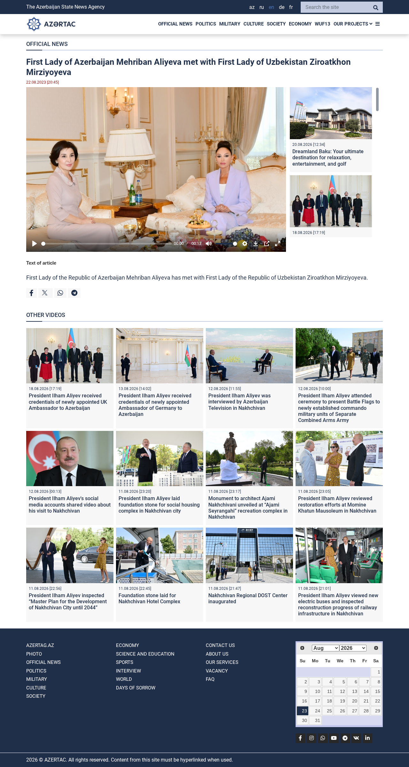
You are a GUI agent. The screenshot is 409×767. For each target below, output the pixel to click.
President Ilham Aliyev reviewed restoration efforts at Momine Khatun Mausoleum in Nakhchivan (337, 504)
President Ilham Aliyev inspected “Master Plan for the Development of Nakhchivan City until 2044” (68, 601)
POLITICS (206, 24)
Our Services (222, 662)
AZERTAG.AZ (40, 645)
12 (342, 691)
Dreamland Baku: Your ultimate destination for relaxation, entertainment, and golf (328, 157)
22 (377, 700)
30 (304, 720)
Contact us (220, 645)
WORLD (124, 679)
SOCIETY (276, 24)
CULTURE (253, 24)
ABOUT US (217, 654)
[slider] (106, 244)
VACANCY (217, 671)
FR (291, 7)
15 (377, 691)
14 (366, 691)
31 (317, 720)
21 (366, 700)
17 (317, 700)
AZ (252, 7)
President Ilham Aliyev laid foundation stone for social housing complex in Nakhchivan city (159, 504)
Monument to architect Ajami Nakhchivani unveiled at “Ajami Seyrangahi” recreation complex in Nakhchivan (248, 507)
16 (304, 700)
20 (354, 700)
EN (271, 7)
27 (354, 710)
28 (366, 710)
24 (317, 710)
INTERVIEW (128, 671)
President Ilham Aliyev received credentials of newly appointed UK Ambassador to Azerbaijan (68, 402)
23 (304, 710)
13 (354, 691)
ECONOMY (300, 24)
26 (342, 710)
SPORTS (124, 662)
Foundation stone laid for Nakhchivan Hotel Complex (149, 598)
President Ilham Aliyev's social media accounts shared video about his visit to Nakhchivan (70, 504)
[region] (334, 162)
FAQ (210, 679)
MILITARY (229, 24)
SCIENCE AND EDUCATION (145, 654)
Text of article (41, 263)
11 (329, 691)
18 (329, 700)
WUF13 (322, 24)
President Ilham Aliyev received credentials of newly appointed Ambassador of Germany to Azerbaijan (155, 405)
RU (261, 7)
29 (377, 710)
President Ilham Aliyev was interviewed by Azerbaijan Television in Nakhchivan (239, 402)
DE (281, 7)
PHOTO (34, 654)
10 (317, 691)
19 (342, 700)
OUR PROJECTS (351, 24)
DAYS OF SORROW (135, 688)
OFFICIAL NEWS (175, 24)
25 (329, 710)
